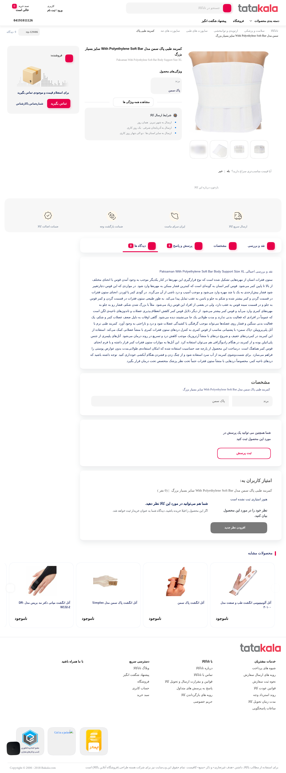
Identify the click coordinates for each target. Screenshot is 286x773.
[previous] (275, 588)
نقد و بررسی (256, 245)
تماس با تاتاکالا (203, 675)
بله (228, 171)
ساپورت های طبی (197, 30)
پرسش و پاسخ (182, 245)
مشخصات (220, 245)
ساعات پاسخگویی (264, 708)
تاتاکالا (274, 30)
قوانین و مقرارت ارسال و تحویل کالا (188, 681)
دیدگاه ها (140, 245)
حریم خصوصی (202, 701)
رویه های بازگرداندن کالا (196, 695)
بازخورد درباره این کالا (206, 187)
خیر (221, 171)
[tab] (259, 244)
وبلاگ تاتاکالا (141, 668)
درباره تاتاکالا (204, 668)
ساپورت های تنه (170, 30)
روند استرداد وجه (264, 695)
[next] (10, 588)
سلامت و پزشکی (254, 30)
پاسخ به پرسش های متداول (194, 688)
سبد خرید (143, 695)
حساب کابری (140, 688)
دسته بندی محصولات (266, 21)
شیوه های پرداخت (264, 668)
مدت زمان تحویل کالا (262, 701)
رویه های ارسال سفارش (260, 675)
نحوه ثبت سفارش (264, 681)
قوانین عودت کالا (265, 688)
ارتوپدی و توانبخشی (226, 30)
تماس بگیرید (59, 103)
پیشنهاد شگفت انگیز (214, 21)
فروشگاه (238, 21)
